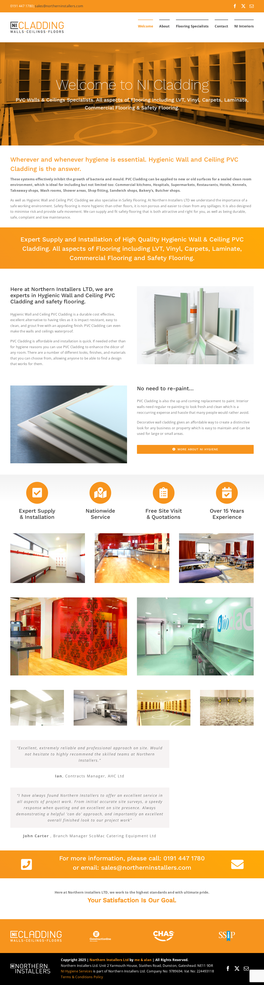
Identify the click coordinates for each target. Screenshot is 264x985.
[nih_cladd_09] (100, 691)
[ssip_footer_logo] (227, 930)
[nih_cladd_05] (68, 599)
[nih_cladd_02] (132, 535)
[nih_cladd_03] (216, 535)
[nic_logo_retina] (38, 21)
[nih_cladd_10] (37, 691)
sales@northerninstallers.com (59, 6)
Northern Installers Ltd (109, 960)
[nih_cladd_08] (195, 599)
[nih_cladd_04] (227, 691)
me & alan (143, 960)
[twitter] (243, 6)
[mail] (252, 6)
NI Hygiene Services (76, 971)
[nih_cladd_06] (164, 691)
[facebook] (235, 6)
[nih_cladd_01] (47, 535)
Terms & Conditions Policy (82, 977)
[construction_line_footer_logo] (100, 930)
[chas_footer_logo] (164, 930)
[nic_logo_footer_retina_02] (37, 930)
